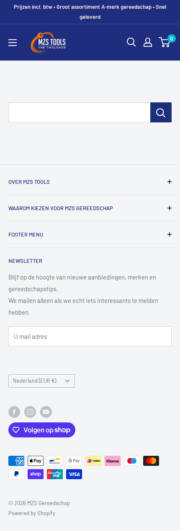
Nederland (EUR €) (34, 380)
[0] (164, 42)
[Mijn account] (148, 42)
